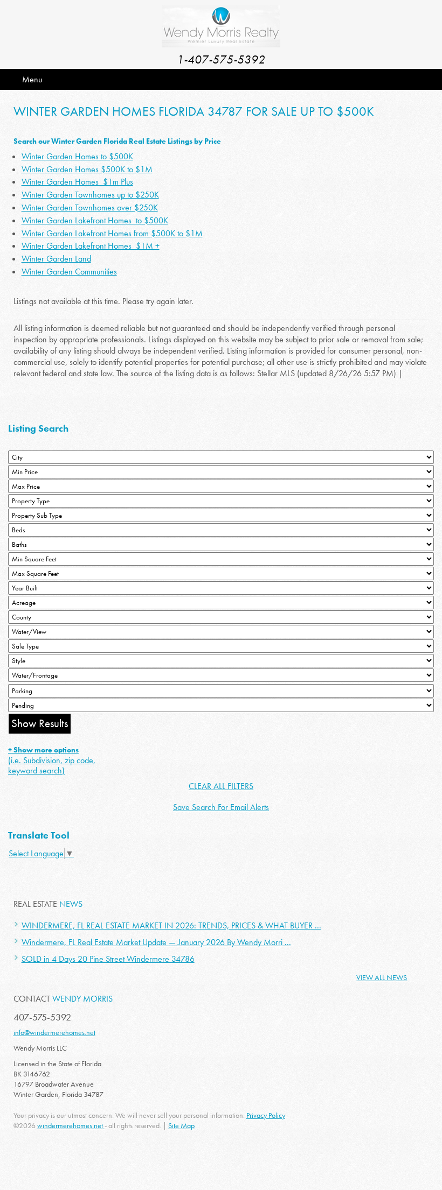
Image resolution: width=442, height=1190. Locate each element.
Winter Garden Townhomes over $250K (90, 207)
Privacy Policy (265, 1115)
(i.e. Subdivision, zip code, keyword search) (51, 760)
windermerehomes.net (71, 1125)
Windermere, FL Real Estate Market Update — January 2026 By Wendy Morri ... (156, 942)
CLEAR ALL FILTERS (221, 786)
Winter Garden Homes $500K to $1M (87, 169)
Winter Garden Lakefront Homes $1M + (91, 245)
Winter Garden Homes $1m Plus (77, 181)
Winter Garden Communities (69, 271)
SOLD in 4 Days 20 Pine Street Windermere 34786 (108, 958)
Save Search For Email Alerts (221, 807)
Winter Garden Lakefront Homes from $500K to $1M (112, 233)
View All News (381, 977)
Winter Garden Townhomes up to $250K (90, 194)
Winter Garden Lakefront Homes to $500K (95, 220)
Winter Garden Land (56, 258)
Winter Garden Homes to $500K (77, 156)
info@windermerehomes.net (54, 1032)
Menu (32, 79)
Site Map (181, 1125)
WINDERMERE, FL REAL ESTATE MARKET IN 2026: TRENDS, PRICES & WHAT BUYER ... (171, 925)
